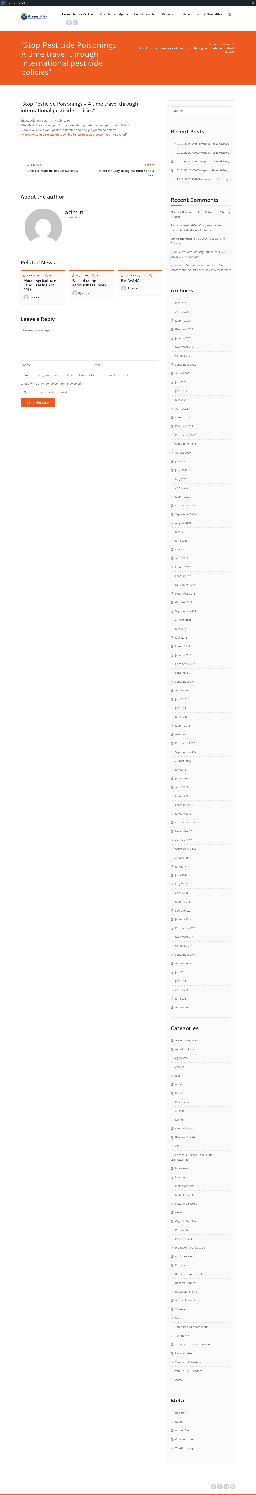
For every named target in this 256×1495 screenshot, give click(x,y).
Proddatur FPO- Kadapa (190, 1247)
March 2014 (182, 901)
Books (179, 1084)
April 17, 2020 (34, 275)
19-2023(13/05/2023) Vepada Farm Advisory (202, 144)
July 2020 (180, 461)
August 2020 (183, 452)
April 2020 (181, 488)
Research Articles (186, 1291)
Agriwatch (181, 1058)
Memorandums (185, 1186)
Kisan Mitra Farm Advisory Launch (192, 252)
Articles (180, 1067)
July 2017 (180, 699)
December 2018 (185, 584)
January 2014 (183, 919)
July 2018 (180, 628)
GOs (177, 1146)
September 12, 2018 (135, 275)
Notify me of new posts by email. (45, 392)
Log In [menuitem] (11, 2)
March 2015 (182, 796)
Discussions (182, 1102)
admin (37, 297)
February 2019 (184, 576)
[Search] (229, 15)
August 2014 (183, 857)
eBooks (226, 44)
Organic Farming (185, 1221)
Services (180, 1318)
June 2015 (181, 778)
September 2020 (185, 444)
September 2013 (185, 954)
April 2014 (181, 893)
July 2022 (180, 382)
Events (179, 1119)
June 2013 (181, 981)
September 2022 (185, 364)
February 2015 (184, 805)
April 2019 (181, 558)
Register (180, 1413)
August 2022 (183, 373)
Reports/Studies (185, 1283)
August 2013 (183, 963)
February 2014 (184, 910)
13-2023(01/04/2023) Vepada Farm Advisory (202, 170)
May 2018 (181, 637)
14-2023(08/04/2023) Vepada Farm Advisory (202, 161)
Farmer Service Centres (78, 14)
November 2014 (185, 831)
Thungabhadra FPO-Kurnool (192, 1344)
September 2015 (185, 752)
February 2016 (184, 734)
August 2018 (183, 620)
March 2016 (182, 725)
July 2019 (180, 532)
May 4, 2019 (82, 275)
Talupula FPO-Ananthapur (191, 1327)
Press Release (183, 1239)
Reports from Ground (188, 1274)
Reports (167, 14)
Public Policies (184, 1256)
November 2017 (185, 673)
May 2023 (181, 303)
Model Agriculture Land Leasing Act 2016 (39, 285)
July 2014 (180, 866)
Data (178, 1093)
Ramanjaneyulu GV (183, 225)
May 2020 (181, 479)
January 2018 (183, 655)
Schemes (180, 1309)
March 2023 (182, 320)
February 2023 (184, 329)
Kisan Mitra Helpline (114, 14)
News (178, 1212)
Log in (179, 1421)
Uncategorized (184, 1353)
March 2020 (182, 496)
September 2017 (185, 681)
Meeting (180, 1177)
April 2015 (181, 787)
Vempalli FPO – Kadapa (189, 1362)
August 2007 (183, 1007)
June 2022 (181, 391)
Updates (185, 14)
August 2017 (183, 690)
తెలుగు (179, 1379)
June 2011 (181, 998)
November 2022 (185, 347)
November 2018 (185, 593)
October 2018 (183, 602)
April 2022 (181, 408)
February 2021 (184, 426)
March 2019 (182, 567)
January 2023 (183, 338)
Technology (182, 1335)
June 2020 (181, 470)
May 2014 (181, 884)
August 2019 (183, 523)
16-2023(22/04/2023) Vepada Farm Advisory (202, 152)
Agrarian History (185, 1049)
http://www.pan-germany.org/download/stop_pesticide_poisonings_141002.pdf (74, 134)
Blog (178, 1075)
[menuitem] (3, 3)
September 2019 (185, 514)
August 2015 (183, 761)
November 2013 (185, 937)
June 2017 (181, 708)
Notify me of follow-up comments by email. (53, 383)
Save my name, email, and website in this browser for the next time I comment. (76, 375)
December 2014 (185, 822)
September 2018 (185, 611)
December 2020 (185, 435)
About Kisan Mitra (209, 14)
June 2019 (181, 540)
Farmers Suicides (186, 1137)
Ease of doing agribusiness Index (89, 283)
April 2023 (181, 311)
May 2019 (181, 549)
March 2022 (182, 417)
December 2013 (185, 928)
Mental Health (184, 1195)
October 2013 (183, 946)
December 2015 (185, 743)
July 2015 (180, 769)
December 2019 (185, 505)
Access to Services (186, 1040)
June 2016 (181, 717)
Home (212, 44)
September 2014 (185, 849)
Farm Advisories (145, 14)
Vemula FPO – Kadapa (189, 1371)
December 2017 (185, 664)
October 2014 (183, 840)
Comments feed (185, 1439)
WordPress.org (184, 1448)
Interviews (181, 1168)
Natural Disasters (186, 1203)
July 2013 (180, 972)
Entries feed (182, 1430)
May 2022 (181, 400)
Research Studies (186, 1300)
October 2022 (183, 355)
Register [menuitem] (23, 2)
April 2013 (181, 990)
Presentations (183, 1230)
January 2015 (183, 813)
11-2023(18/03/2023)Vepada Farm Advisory (201, 179)
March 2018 (182, 646)
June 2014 (181, 875)
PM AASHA (130, 280)
